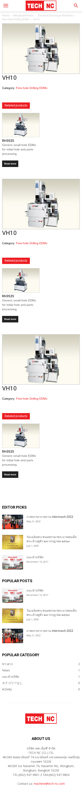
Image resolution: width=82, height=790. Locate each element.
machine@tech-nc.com (49, 784)
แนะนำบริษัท (34, 557)
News (6, 670)
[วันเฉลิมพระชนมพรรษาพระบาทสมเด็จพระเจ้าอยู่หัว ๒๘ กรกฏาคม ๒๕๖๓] (12, 542)
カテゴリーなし (12, 683)
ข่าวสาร (7, 664)
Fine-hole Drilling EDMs (15, 19)
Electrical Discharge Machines (55, 15)
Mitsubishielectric (23, 15)
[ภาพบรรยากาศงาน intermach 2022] (12, 522)
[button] (76, 5)
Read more (10, 163)
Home (5, 15)
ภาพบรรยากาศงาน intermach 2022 (49, 516)
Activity (7, 689)
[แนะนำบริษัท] (12, 562)
